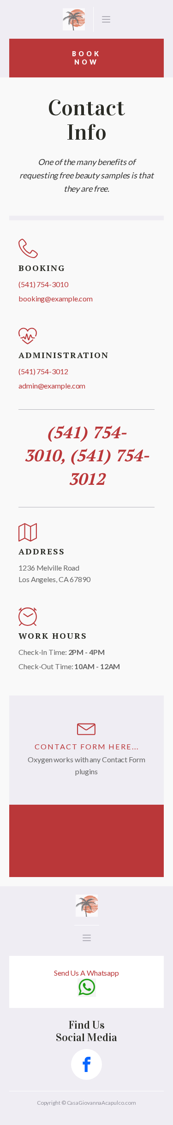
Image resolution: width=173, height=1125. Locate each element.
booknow (86, 58)
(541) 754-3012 (43, 371)
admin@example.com (51, 385)
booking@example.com (55, 298)
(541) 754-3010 (43, 284)
